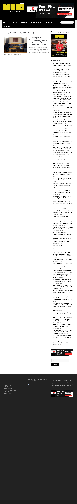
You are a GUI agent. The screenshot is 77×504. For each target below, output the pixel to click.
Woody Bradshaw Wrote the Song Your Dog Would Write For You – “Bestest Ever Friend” (62, 331)
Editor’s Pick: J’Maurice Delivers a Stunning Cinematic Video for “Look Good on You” (61, 92)
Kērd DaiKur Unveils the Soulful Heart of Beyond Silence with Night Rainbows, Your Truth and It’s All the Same (63, 239)
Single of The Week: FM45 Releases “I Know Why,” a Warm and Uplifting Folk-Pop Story (62, 223)
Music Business (50, 22)
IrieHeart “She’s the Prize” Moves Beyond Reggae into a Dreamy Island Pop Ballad (62, 167)
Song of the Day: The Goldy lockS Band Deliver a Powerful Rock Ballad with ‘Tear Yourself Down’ (62, 98)
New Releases (24, 22)
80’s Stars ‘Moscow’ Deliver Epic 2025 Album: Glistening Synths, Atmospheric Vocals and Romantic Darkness (62, 297)
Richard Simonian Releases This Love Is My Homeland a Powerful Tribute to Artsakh (62, 264)
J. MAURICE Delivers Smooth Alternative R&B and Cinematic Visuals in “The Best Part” (62, 81)
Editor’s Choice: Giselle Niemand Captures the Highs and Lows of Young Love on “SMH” (62, 121)
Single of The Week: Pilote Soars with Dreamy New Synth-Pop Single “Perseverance (62, 127)
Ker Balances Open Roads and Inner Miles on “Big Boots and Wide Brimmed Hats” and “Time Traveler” (62, 172)
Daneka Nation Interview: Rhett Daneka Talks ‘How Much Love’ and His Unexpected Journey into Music (62, 141)
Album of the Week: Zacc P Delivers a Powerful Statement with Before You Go (62, 108)
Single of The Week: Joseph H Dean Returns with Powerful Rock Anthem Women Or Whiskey (62, 270)
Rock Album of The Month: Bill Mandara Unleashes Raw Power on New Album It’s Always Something (63, 246)
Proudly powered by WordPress (10, 502)
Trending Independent (37, 22)
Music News (6, 22)
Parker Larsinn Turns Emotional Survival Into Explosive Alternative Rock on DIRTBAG (63, 154)
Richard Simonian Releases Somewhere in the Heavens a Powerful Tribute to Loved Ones (62, 275)
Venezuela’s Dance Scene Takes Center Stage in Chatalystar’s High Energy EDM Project (62, 185)
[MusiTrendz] (13, 7)
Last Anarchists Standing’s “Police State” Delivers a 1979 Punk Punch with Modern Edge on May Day (63, 304)
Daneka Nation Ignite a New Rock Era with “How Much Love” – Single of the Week (62, 203)
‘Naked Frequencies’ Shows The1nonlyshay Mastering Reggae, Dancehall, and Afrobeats (61, 312)
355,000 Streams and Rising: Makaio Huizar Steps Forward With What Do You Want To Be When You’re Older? (62, 190)
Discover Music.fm (32, 381)
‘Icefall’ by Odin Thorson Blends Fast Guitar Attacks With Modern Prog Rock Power (62, 286)
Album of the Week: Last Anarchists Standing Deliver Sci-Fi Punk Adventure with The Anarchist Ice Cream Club (62, 114)
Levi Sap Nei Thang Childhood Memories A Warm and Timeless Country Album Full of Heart (63, 228)
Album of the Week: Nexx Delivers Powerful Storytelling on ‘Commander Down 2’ (62, 103)
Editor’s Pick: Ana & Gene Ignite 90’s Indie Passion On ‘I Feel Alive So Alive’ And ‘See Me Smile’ (62, 148)
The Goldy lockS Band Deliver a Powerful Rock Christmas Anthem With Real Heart (62, 234)
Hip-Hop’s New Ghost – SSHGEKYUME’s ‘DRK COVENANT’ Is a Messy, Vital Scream (63, 292)
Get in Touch (6, 26)
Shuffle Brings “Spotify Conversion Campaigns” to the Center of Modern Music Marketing (62, 254)
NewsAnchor (25, 502)
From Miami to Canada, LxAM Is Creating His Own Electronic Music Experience (61, 70)
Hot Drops (15, 22)
